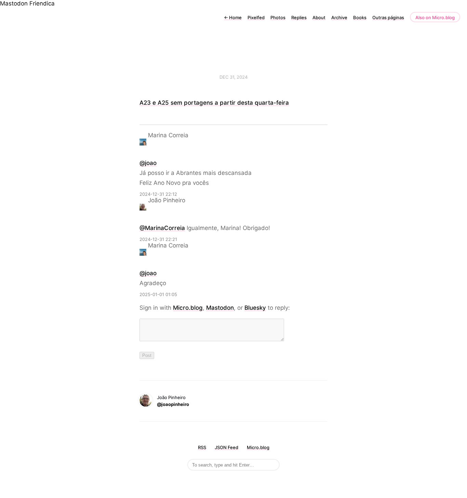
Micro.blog (188, 307)
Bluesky (255, 307)
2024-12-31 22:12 (158, 194)
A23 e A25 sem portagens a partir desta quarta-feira (214, 102)
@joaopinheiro (173, 404)
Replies (299, 17)
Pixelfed (256, 17)
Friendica (42, 3)
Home (233, 17)
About (318, 17)
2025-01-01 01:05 (158, 294)
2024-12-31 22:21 (158, 239)
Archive (339, 17)
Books (359, 17)
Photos (277, 17)
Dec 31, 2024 (233, 77)
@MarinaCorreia (162, 228)
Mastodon (14, 3)
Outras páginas (388, 17)
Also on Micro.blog (435, 17)
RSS (202, 447)
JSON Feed (226, 447)
